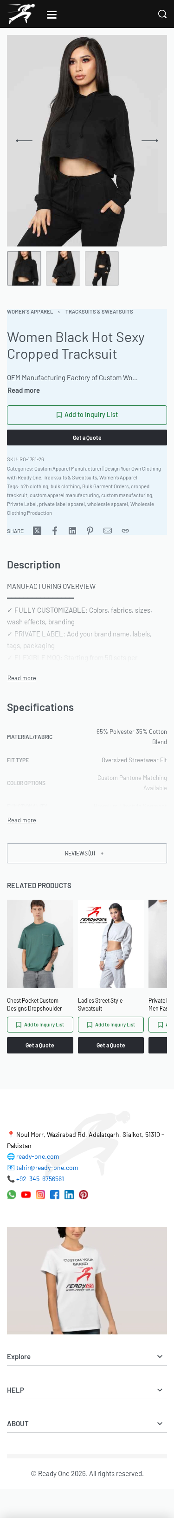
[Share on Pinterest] (90, 531)
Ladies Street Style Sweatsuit (100, 1004)
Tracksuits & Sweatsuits (99, 311)
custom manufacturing (126, 495)
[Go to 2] (63, 268)
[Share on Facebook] (55, 531)
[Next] (150, 140)
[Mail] (107, 531)
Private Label (22, 504)
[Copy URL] (125, 531)
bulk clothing (65, 486)
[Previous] (24, 140)
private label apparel (62, 504)
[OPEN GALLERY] (82, 140)
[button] (87, 853)
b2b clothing (34, 486)
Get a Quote (87, 437)
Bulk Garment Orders (105, 486)
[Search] (162, 14)
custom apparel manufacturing (64, 495)
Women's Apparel (30, 311)
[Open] (51, 14)
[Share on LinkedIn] (72, 531)
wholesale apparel (107, 504)
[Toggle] (23, 390)
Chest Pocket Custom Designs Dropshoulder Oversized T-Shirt (34, 1004)
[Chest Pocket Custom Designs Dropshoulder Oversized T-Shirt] (40, 944)
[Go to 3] (102, 268)
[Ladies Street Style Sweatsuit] (111, 944)
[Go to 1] (24, 268)
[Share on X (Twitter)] (37, 531)
